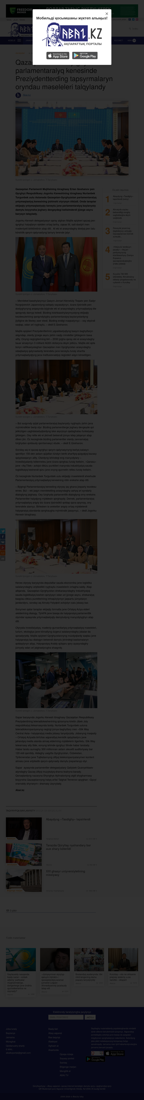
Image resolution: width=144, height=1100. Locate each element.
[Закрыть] (107, 14)
